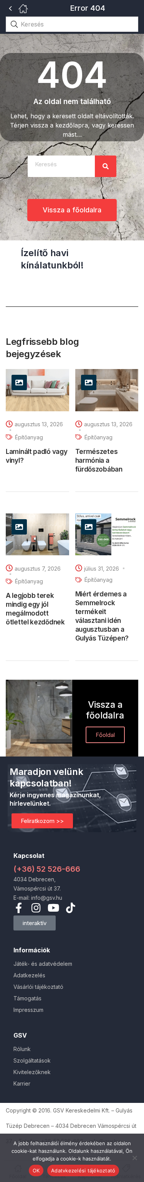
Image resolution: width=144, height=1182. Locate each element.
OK (36, 1170)
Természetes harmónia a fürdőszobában (98, 460)
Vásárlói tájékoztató (38, 986)
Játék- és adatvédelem (42, 963)
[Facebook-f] (18, 907)
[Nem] (134, 1158)
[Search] (105, 166)
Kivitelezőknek (32, 1072)
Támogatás (27, 998)
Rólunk (22, 1049)
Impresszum (28, 1010)
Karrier (21, 1083)
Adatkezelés (29, 975)
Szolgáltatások (32, 1060)
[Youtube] (53, 907)
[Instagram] (36, 907)
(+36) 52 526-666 (46, 869)
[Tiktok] (70, 907)
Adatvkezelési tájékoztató (83, 1170)
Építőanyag (29, 437)
